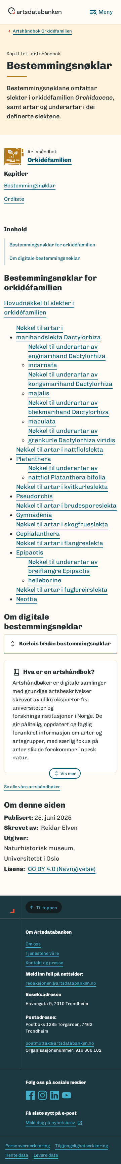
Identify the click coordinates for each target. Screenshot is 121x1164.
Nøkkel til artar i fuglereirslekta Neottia (62, 594)
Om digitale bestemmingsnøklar (44, 258)
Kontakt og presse (44, 962)
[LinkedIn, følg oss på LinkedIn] (54, 1095)
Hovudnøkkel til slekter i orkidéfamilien (39, 307)
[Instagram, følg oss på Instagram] (42, 1095)
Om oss (33, 943)
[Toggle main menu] (101, 12)
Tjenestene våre (42, 953)
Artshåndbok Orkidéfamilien (42, 31)
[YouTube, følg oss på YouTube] (66, 1095)
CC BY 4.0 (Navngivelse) (61, 869)
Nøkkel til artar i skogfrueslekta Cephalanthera (62, 529)
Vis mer (68, 773)
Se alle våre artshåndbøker (32, 786)
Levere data (46, 1155)
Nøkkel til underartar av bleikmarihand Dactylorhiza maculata (68, 412)
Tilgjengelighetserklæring (81, 1145)
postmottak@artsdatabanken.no (60, 1043)
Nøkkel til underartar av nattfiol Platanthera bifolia (67, 472)
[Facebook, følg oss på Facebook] (30, 1095)
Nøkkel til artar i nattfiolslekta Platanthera (59, 454)
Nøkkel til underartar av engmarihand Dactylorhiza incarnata (67, 356)
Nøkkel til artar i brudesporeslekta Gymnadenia (66, 510)
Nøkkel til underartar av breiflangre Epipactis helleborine (63, 571)
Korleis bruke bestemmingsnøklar (65, 643)
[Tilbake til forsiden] (35, 12)
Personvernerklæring (27, 1145)
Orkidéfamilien (50, 160)
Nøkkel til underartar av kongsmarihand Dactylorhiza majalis (70, 384)
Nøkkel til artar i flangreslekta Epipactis (59, 547)
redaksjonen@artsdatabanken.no (61, 983)
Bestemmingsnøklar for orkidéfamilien (52, 245)
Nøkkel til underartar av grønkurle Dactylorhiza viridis (71, 435)
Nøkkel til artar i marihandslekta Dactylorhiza (58, 332)
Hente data (16, 1155)
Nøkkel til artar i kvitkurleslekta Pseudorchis (62, 491)
